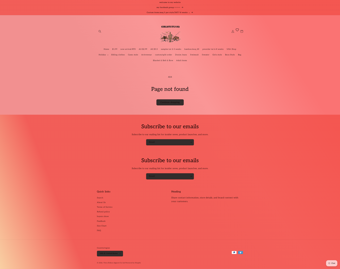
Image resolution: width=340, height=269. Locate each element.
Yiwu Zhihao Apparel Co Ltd (114, 263)
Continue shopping (170, 102)
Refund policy (103, 212)
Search (100, 198)
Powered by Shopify (133, 263)
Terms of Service (104, 207)
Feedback (101, 221)
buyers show (103, 216)
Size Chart (102, 226)
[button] (100, 31)
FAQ (99, 230)
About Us (101, 202)
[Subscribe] (191, 142)
